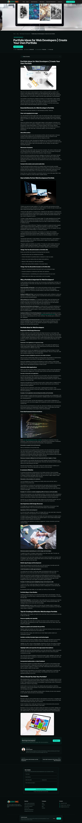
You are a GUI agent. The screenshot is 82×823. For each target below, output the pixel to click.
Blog (18, 33)
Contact (43, 804)
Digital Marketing (34, 1)
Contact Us (60, 1)
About (27, 1)
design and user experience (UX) (48, 314)
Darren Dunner (20, 49)
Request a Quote (17, 46)
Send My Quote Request (41, 789)
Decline (54, 818)
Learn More (56, 740)
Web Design (42, 1)
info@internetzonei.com (65, 806)
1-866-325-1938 (71, 1)
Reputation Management (50, 1)
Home (24, 1)
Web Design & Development (25, 33)
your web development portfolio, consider (32, 439)
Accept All (58, 818)
